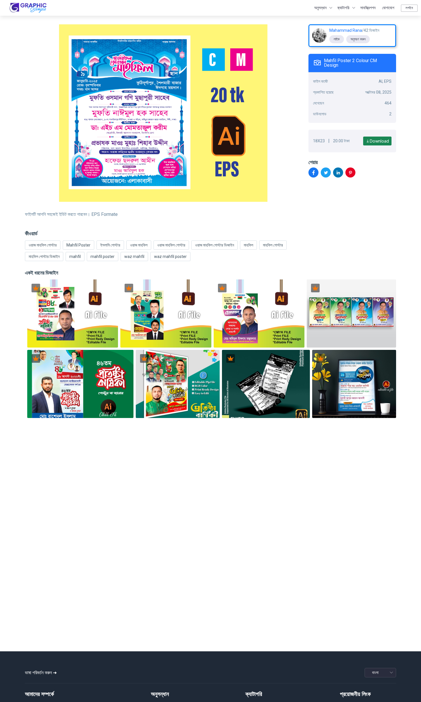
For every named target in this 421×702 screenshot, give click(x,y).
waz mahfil (134, 256)
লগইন (409, 8)
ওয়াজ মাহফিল (138, 245)
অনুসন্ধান (320, 7)
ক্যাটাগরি (343, 7)
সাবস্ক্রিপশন (367, 7)
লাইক (337, 39)
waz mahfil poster (170, 256)
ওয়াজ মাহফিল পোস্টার (171, 245)
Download (379, 141)
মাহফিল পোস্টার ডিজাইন (44, 256)
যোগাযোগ (388, 7)
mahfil (75, 256)
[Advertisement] (210, 606)
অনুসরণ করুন (358, 39)
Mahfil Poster (78, 245)
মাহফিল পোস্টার (273, 245)
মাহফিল (248, 245)
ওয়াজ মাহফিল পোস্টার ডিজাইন (214, 245)
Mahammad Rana (345, 30)
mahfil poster (103, 256)
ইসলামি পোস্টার (110, 245)
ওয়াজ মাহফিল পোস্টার (43, 245)
